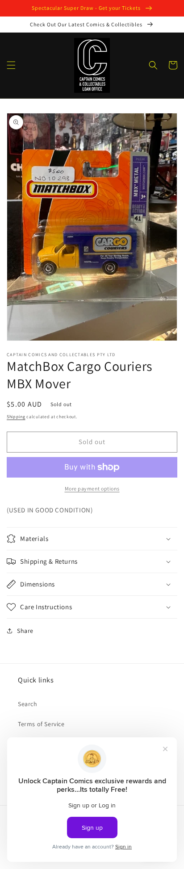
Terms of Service (41, 724)
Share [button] (25, 631)
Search (28, 704)
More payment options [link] (92, 488)
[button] (11, 65)
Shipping (16, 417)
